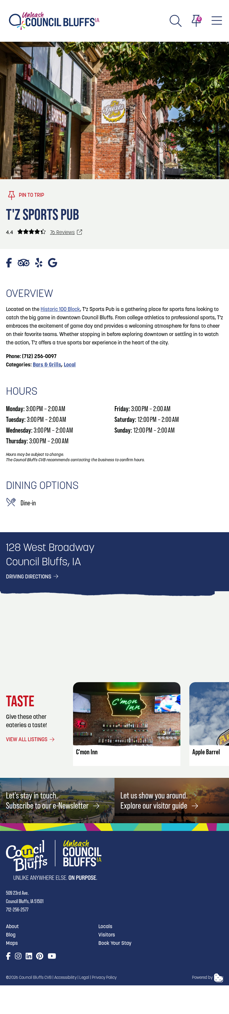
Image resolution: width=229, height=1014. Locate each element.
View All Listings (27, 740)
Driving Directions (29, 577)
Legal (84, 978)
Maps (12, 943)
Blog (11, 935)
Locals (105, 926)
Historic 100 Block (60, 309)
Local (70, 365)
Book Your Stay (114, 943)
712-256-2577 (17, 909)
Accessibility (65, 978)
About (12, 926)
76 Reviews (62, 232)
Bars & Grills (47, 365)
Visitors (106, 935)
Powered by (202, 978)
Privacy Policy (104, 978)
